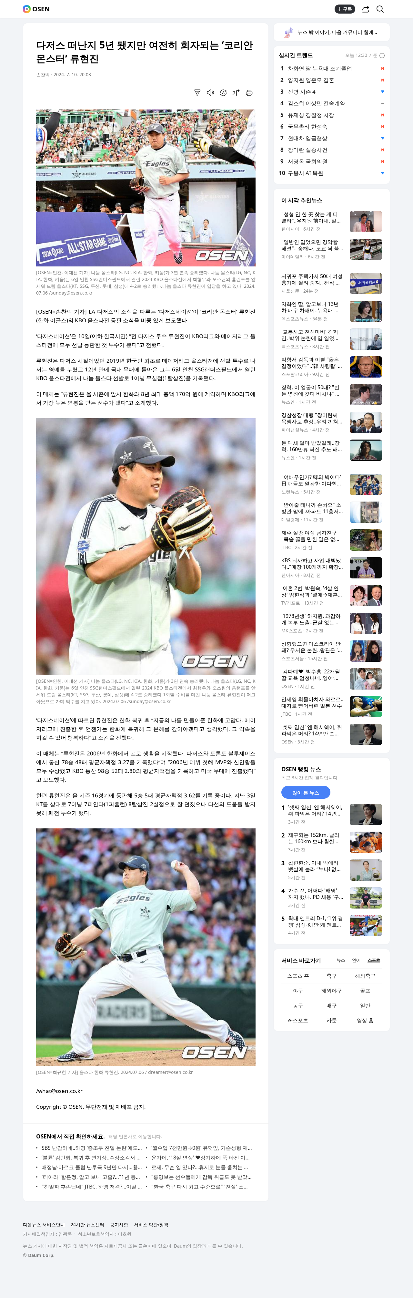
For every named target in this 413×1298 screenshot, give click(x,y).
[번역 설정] (223, 93)
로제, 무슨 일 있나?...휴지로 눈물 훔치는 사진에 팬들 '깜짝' (201, 1167)
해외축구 (365, 975)
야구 (298, 990)
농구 (298, 1005)
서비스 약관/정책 (151, 1224)
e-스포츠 (298, 1020)
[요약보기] (197, 93)
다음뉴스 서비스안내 (44, 1224)
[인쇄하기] (249, 93)
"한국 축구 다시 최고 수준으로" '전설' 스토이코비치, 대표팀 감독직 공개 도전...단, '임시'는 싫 (201, 1186)
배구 (332, 1005)
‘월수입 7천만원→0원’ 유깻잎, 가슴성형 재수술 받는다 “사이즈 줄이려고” (201, 1147)
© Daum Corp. (39, 1255)
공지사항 (119, 1224)
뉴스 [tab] (341, 960)
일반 (365, 1005)
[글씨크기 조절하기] (236, 93)
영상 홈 (365, 1020)
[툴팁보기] (382, 56)
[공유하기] (366, 9)
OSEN (41, 9)
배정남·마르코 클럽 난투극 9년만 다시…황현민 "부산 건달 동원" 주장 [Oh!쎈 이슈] (92, 1167)
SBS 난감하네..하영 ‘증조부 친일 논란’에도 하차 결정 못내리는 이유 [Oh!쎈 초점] (92, 1147)
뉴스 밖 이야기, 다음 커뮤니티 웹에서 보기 (343, 32)
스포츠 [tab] (374, 960)
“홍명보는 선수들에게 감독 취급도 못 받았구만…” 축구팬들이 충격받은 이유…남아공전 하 (201, 1176)
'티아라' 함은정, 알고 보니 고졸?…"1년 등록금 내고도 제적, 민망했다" (92, 1176)
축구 (332, 975)
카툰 (332, 1020)
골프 (365, 990)
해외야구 (331, 990)
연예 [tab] (356, 960)
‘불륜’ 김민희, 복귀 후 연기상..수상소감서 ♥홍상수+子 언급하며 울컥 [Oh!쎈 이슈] (92, 1157)
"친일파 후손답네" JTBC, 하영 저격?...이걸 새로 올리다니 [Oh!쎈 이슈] (92, 1186)
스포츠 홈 (298, 975)
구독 (347, 9)
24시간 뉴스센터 (87, 1224)
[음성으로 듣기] (210, 93)
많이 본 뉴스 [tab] (305, 792)
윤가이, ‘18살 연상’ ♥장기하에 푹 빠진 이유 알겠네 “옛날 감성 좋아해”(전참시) (201, 1157)
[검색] (382, 9)
